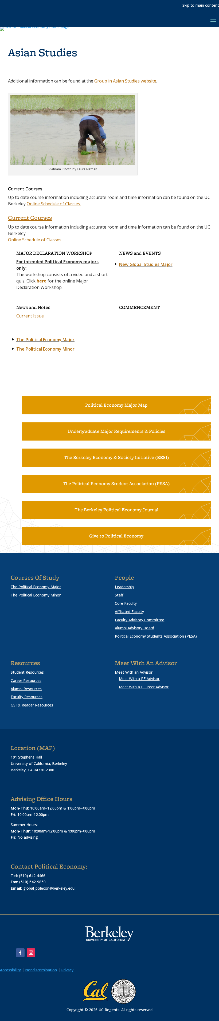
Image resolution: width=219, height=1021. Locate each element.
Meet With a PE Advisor (139, 678)
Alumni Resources (26, 688)
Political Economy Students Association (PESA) (156, 636)
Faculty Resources (26, 696)
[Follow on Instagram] (31, 952)
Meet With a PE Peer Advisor (144, 686)
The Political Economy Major (45, 340)
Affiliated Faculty (129, 611)
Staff (119, 595)
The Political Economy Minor (45, 349)
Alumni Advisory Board (134, 627)
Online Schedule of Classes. (54, 204)
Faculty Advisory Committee (139, 619)
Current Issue (30, 316)
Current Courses (30, 218)
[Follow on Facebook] (20, 952)
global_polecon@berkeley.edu (49, 888)
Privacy (67, 969)
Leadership (124, 586)
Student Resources (27, 672)
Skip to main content (200, 5)
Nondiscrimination (41, 969)
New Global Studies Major (146, 264)
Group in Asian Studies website (125, 81)
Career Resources (26, 680)
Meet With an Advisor (133, 672)
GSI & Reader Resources (32, 705)
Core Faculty (126, 603)
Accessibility (10, 969)
